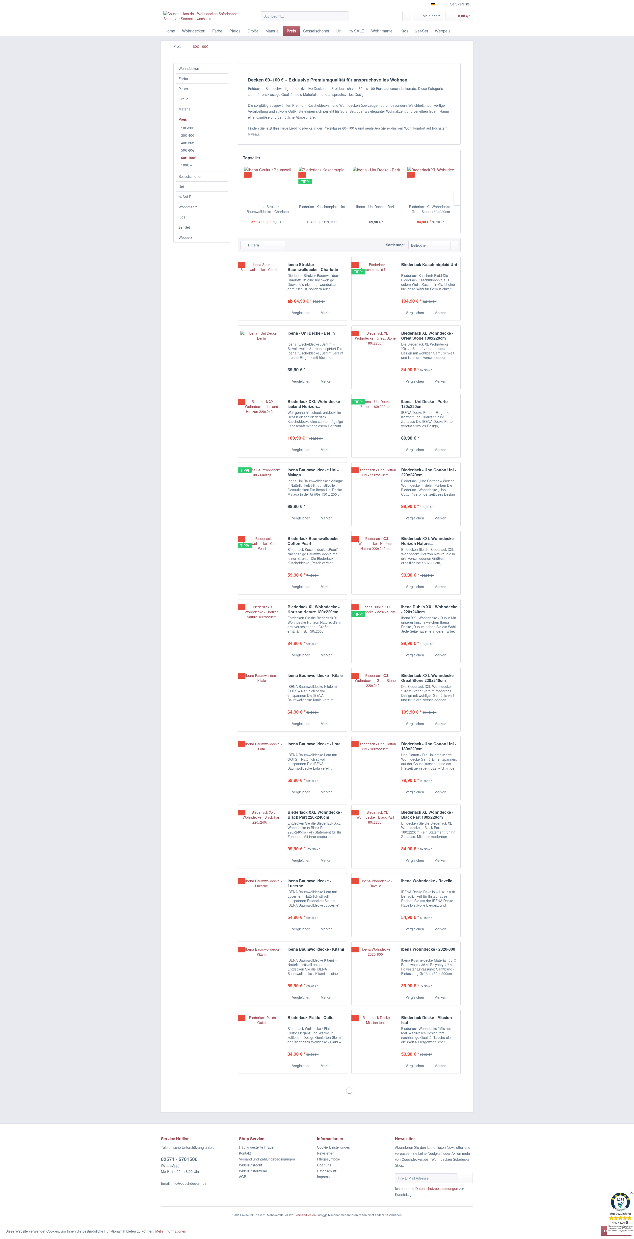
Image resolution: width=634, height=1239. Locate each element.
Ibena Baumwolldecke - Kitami (316, 949)
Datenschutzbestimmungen (436, 1188)
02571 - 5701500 (179, 1159)
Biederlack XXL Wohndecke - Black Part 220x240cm (315, 815)
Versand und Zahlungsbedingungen (267, 1159)
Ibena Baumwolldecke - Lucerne (309, 883)
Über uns (324, 1164)
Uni (181, 186)
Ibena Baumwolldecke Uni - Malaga (313, 472)
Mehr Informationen (170, 1231)
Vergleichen (300, 312)
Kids (182, 217)
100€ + (186, 164)
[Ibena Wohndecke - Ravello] (375, 905)
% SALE (185, 196)
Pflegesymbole (328, 1159)
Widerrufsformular (253, 1170)
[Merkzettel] (406, 16)
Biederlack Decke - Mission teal (426, 1020)
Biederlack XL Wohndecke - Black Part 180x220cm (427, 815)
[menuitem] (304, 16)
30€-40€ (187, 135)
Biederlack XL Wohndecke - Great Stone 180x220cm (430, 209)
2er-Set (184, 227)
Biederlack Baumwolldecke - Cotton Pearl (314, 541)
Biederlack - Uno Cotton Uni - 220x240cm (428, 472)
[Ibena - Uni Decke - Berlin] (376, 184)
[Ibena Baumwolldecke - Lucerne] (261, 905)
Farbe (183, 78)
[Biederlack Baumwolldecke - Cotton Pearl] (261, 563)
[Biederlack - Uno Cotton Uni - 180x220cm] (375, 768)
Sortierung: (395, 244)
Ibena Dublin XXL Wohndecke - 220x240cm (429, 609)
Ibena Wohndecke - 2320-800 (428, 949)
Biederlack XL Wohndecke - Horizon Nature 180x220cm (314, 609)
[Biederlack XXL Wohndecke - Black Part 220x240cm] (261, 836)
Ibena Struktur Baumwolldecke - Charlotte (268, 209)
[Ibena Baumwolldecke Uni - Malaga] (261, 494)
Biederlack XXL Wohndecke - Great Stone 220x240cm (428, 678)
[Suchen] (343, 16)
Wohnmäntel (188, 206)
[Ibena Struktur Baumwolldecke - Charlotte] (267, 184)
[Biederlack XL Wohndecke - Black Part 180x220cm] (375, 836)
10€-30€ (187, 127)
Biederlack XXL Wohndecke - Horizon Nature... (428, 541)
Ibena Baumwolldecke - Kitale (315, 675)
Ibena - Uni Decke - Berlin (376, 206)
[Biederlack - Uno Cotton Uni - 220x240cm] (375, 494)
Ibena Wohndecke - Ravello (426, 881)
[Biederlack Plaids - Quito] (261, 1042)
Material (185, 109)
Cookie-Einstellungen (333, 1147)
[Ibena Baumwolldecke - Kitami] (261, 973)
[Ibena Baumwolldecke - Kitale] (261, 700)
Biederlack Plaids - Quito (311, 1017)
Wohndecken (189, 68)
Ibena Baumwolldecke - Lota (314, 744)
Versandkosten (306, 1215)
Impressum (326, 1176)
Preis (183, 119)
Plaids (183, 88)
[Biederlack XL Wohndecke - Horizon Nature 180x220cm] (261, 631)
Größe (184, 98)
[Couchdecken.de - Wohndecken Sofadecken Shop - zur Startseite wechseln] (200, 17)
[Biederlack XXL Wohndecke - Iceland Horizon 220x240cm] (261, 426)
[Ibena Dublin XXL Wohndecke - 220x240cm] (375, 631)
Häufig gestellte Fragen (257, 1147)
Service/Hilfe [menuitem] (460, 3)
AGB (242, 1176)
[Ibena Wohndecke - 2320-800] (375, 973)
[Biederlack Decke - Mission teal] (375, 1042)
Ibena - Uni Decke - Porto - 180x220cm (425, 404)
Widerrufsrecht (250, 1164)
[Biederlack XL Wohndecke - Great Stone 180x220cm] (430, 184)
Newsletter (325, 1153)
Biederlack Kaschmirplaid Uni (322, 206)
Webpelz (185, 237)
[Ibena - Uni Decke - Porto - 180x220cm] (375, 426)
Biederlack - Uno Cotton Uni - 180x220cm (428, 746)
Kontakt (245, 1153)
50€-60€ (187, 150)
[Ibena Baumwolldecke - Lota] (261, 768)
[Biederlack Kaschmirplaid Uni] (322, 184)
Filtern (253, 244)
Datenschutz (327, 1170)
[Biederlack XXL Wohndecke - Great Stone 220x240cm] (375, 700)
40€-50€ (187, 142)
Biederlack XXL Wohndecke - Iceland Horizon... (315, 404)
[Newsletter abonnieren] (465, 1178)
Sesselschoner (190, 176)
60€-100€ (188, 157)
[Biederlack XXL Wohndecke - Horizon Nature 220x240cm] (375, 563)
